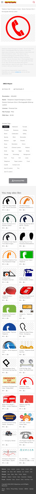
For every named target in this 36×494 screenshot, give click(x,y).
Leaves (18, 469)
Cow (31, 471)
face (12, 158)
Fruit (32, 479)
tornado (24, 126)
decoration (23, 137)
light (14, 140)
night (20, 151)
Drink (22, 479)
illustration (14, 144)
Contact (21, 489)
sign (13, 151)
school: (4, 477)
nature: (4, 469)
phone (6, 126)
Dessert (18, 479)
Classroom (23, 477)
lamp (26, 158)
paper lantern (18, 161)
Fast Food (27, 479)
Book (19, 477)
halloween (15, 126)
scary (5, 144)
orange (6, 154)
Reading (30, 477)
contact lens (16, 164)
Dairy (13, 479)
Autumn (13, 469)
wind (14, 137)
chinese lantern (16, 147)
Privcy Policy (14, 489)
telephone (7, 161)
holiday (25, 130)
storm (5, 133)
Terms (8, 489)
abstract (6, 140)
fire (18, 168)
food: (3, 479)
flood (5, 147)
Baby (12, 474)
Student (9, 477)
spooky (6, 137)
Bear (11, 471)
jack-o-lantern (8, 168)
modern (27, 147)
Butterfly (19, 471)
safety (24, 133)
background (27, 154)
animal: (4, 471)
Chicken (27, 471)
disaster (22, 140)
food (28, 161)
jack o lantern (8, 171)
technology (16, 154)
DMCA (26, 489)
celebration (15, 133)
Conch (27, 469)
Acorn (8, 469)
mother (24, 474)
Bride (16, 474)
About (3, 489)
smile (5, 151)
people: (4, 474)
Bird (15, 471)
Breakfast (9, 479)
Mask (9, 474)
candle (6, 164)
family (20, 474)
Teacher (14, 477)
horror (24, 144)
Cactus (22, 469)
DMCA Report (7, 83)
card (5, 158)
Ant (8, 471)
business (15, 130)
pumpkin (6, 130)
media (27, 151)
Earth (31, 469)
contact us (18, 72)
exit (20, 158)
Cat (23, 471)
